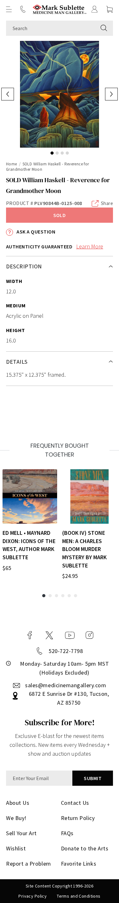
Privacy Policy (32, 896)
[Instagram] (89, 635)
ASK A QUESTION (35, 231)
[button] (9, 9)
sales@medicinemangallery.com (65, 685)
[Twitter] (49, 635)
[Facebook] (30, 635)
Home (11, 164)
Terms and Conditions (78, 896)
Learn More (89, 246)
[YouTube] (70, 635)
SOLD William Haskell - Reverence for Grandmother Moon (47, 166)
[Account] (94, 9)
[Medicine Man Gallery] (59, 9)
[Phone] (22, 9)
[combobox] (50, 28)
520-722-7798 (66, 651)
